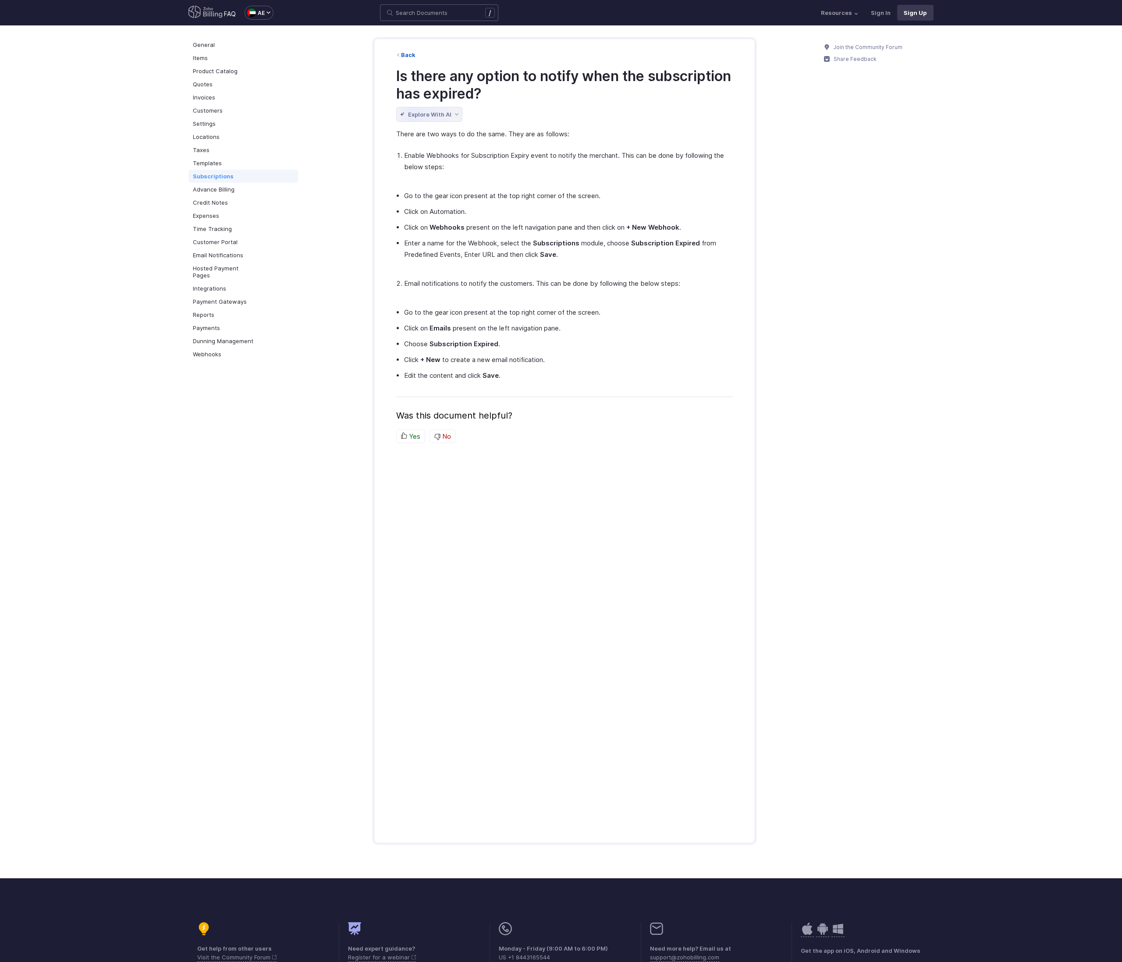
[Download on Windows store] (838, 933)
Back (408, 54)
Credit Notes (210, 202)
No (445, 436)
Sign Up (915, 12)
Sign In (881, 12)
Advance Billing (213, 189)
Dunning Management (223, 340)
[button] (254, 13)
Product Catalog (215, 71)
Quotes (203, 84)
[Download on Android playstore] (807, 933)
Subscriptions (213, 176)
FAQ (230, 14)
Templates (207, 163)
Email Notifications (218, 255)
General (204, 44)
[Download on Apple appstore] (822, 933)
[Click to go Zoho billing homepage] (205, 13)
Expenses (206, 215)
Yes (413, 436)
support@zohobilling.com (684, 957)
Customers (208, 110)
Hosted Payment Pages (215, 272)
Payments (206, 327)
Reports (203, 314)
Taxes (201, 149)
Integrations (209, 288)
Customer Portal (215, 241)
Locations (206, 136)
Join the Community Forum (867, 47)
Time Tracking (212, 228)
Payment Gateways (220, 301)
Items (200, 57)
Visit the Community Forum (234, 957)
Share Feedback (854, 59)
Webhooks (207, 354)
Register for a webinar (380, 957)
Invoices (204, 97)
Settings (204, 123)
